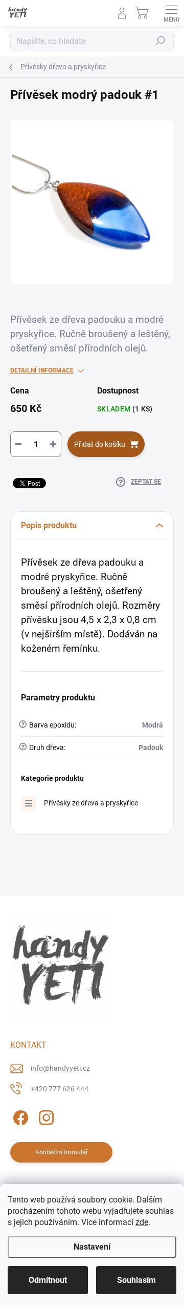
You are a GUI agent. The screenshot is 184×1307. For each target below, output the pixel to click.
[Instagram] (45, 1116)
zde (141, 1222)
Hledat (160, 41)
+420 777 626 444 (59, 1089)
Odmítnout (48, 1280)
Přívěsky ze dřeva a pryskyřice (91, 803)
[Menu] (171, 13)
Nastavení (92, 1247)
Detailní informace (42, 370)
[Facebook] (19, 1116)
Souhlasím (136, 1280)
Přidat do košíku (99, 444)
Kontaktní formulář (61, 1152)
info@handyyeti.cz (60, 1068)
